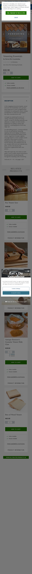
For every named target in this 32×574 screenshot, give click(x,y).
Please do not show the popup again (17, 301)
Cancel (16, 17)
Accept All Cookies (16, 292)
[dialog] (16, 11)
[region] (16, 287)
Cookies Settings (16, 288)
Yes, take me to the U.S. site (16, 13)
